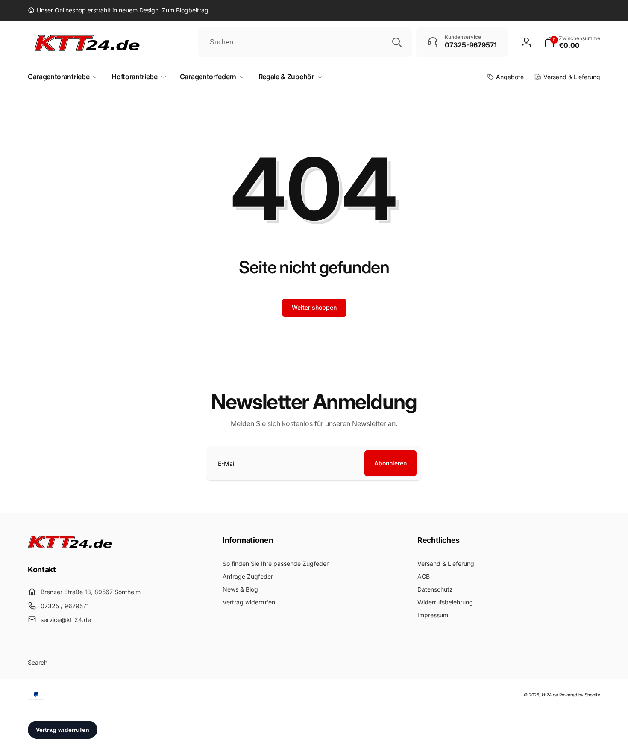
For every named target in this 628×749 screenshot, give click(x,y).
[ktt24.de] (70, 546)
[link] (118, 10)
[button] (572, 42)
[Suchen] (396, 42)
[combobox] (305, 42)
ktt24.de (550, 694)
